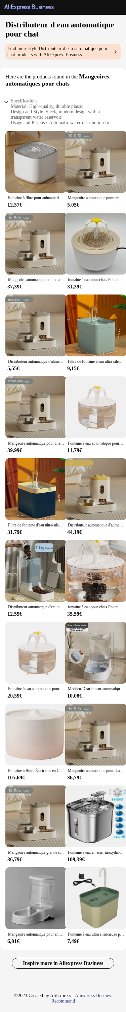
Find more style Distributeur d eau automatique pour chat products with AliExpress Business (57, 51)
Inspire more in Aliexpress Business (63, 963)
